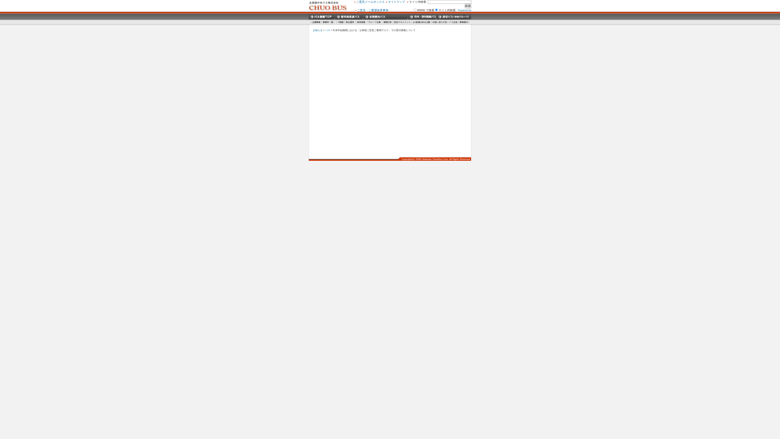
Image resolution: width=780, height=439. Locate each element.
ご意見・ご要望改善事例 (372, 10)
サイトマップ (396, 1)
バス (327, 30)
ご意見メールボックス (370, 1)
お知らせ (318, 30)
